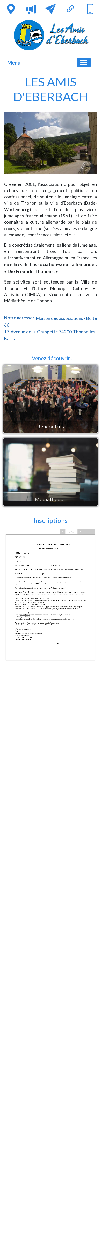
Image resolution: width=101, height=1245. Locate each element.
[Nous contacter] (50, 9)
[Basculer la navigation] (83, 62)
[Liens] (70, 9)
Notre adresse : (50, 328)
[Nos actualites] (31, 9)
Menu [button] (13, 62)
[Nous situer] (11, 9)
